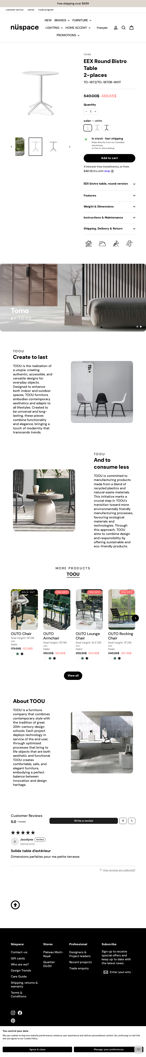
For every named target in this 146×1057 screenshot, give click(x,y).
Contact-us (19, 952)
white (88, 128)
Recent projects (80, 962)
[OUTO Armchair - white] (45, 658)
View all (73, 675)
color (93, 121)
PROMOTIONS (67, 35)
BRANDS (60, 20)
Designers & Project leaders (80, 954)
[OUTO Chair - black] (22, 653)
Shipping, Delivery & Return (103, 228)
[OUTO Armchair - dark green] (49, 658)
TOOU (87, 54)
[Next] (135, 618)
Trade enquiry (79, 968)
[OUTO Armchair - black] (54, 658)
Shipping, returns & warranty (24, 984)
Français (102, 27)
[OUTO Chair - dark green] (17, 653)
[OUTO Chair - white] (13, 653)
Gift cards (18, 958)
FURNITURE (80, 20)
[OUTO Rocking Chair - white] (110, 658)
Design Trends (21, 970)
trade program (46, 9)
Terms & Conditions (18, 994)
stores (31, 9)
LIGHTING (53, 28)
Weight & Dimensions (99, 206)
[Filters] (123, 821)
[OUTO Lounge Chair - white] (77, 658)
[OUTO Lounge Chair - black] (86, 658)
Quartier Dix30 (49, 964)
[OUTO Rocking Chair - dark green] (114, 658)
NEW (48, 20)
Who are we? (20, 964)
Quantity (90, 104)
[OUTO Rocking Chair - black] (119, 658)
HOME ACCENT (77, 28)
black (107, 128)
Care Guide (19, 976)
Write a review (83, 821)
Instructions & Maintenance (103, 217)
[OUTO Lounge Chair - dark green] (82, 658)
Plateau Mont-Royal (53, 954)
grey (97, 128)
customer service (15, 9)
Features (90, 195)
